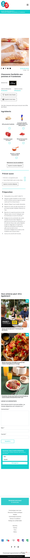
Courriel (3, 434)
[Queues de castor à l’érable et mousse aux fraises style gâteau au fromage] (15, 347)
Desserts (12, 11)
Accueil (2, 11)
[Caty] (13, 540)
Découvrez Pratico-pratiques (15, 512)
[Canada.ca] (24, 553)
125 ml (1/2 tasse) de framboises (22, 139)
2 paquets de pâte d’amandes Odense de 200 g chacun (22, 124)
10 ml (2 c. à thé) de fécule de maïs (15, 154)
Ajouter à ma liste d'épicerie (15, 165)
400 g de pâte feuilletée (8, 124)
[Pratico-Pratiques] (2, 540)
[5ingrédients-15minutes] (8, 540)
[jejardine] (27, 540)
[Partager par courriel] (10, 68)
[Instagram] (18, 547)
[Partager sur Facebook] (1, 68)
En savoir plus (15, 501)
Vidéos (15, 532)
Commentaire (5, 409)
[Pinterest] (14, 547)
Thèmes (15, 527)
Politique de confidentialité (15, 520)
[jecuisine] (18, 540)
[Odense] (12, 83)
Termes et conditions (15, 518)
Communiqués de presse (15, 516)
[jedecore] (22, 540)
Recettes (7, 11)
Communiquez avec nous (15, 510)
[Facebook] (11, 547)
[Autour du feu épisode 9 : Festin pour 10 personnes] (15, 313)
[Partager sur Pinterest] (5, 68)
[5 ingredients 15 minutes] (3, 5)
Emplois (15, 514)
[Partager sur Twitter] (3, 68)
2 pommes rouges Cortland (8, 139)
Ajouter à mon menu (10, 99)
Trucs (15, 529)
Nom (2, 428)
